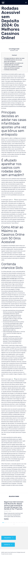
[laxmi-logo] (4, 532)
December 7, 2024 (7, 511)
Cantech (10, 553)
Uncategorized (14, 49)
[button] (6, 519)
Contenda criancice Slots (10, 69)
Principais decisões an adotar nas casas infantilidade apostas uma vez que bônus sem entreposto (14, 60)
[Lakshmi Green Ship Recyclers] (3, 2)
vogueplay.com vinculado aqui (9, 278)
